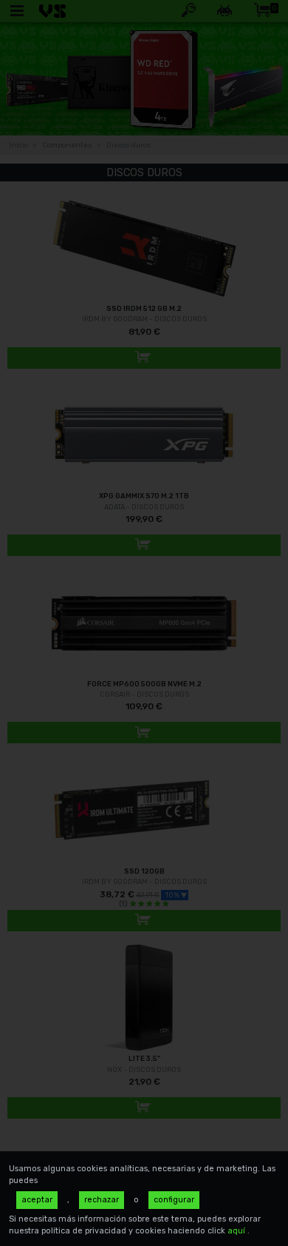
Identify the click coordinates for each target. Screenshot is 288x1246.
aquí (237, 1231)
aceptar (36, 1200)
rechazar (101, 1200)
